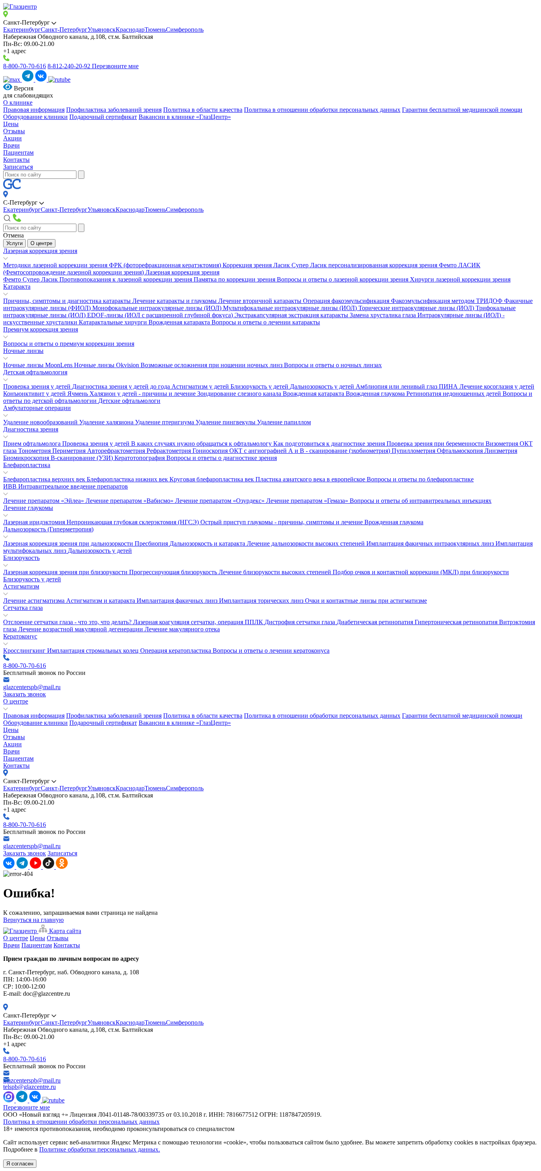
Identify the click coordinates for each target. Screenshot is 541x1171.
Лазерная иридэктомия (35, 522)
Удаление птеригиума (165, 422)
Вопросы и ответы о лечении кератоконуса (271, 650)
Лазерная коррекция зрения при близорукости (66, 572)
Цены (11, 124)
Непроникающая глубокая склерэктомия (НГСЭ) (133, 522)
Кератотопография (140, 457)
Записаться (18, 166)
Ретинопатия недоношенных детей (454, 393)
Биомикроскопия (27, 457)
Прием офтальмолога (32, 443)
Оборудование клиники (35, 116)
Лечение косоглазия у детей (496, 386)
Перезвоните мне (115, 66)
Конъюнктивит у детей (35, 393)
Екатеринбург (22, 29)
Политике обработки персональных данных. (99, 1149)
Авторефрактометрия (117, 450)
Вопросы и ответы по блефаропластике (420, 479)
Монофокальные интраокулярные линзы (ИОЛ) (157, 308)
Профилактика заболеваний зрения (114, 109)
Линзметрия (500, 450)
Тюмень (155, 29)
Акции (12, 138)
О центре (41, 243)
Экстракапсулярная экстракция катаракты (292, 315)
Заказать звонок (24, 694)
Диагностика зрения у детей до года (121, 386)
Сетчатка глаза (23, 607)
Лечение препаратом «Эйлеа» (44, 500)
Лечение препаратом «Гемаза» (308, 500)
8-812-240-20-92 (70, 66)
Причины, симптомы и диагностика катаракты (67, 300)
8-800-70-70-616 (24, 66)
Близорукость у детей (260, 386)
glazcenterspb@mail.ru (32, 687)
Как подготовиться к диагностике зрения (330, 443)
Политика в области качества (202, 109)
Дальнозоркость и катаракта (208, 543)
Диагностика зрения (30, 429)
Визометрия (503, 443)
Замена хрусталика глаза (383, 315)
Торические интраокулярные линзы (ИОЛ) (417, 308)
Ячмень (78, 393)
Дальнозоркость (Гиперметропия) (48, 529)
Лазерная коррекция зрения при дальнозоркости (69, 543)
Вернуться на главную (33, 919)
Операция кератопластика (176, 650)
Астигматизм (21, 586)
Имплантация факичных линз (178, 600)
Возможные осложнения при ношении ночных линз (212, 365)
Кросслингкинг (25, 650)
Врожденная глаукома (376, 393)
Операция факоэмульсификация (347, 300)
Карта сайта (64, 931)
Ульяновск (102, 29)
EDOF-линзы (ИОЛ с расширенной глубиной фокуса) (160, 315)
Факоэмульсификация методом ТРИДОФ (447, 300)
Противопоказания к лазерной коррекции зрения (126, 279)
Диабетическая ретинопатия (376, 622)
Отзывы (14, 131)
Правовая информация (34, 109)
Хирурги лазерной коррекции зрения (460, 279)
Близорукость (21, 557)
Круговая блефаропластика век (212, 479)
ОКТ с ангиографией (258, 450)
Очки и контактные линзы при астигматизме (366, 600)
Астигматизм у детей (200, 386)
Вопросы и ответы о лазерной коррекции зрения (343, 279)
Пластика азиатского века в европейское (311, 479)
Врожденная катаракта (180, 322)
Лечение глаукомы (28, 507)
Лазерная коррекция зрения (40, 250)
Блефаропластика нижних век (128, 479)
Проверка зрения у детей (37, 386)
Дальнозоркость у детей (323, 386)
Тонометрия (35, 450)
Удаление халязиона (107, 422)
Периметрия (69, 450)
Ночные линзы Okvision (107, 365)
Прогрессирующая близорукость (174, 572)
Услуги (14, 243)
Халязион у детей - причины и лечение (143, 393)
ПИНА (449, 386)
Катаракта (16, 286)
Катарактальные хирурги (114, 322)
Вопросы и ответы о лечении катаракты (265, 322)
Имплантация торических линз (262, 600)
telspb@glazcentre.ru (29, 1086)
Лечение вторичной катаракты (260, 300)
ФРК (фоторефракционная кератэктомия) (166, 265)
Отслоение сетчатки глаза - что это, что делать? (68, 622)
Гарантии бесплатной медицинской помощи (462, 109)
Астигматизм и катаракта (101, 600)
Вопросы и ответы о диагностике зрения (221, 457)
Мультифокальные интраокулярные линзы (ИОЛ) (290, 308)
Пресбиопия (152, 543)
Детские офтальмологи (129, 400)
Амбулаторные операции (37, 407)
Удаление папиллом (284, 422)
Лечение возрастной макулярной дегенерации (81, 629)
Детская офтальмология (35, 372)
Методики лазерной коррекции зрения (56, 265)
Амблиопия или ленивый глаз (397, 386)
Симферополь (185, 29)
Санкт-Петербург (64, 29)
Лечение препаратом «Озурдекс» (220, 500)
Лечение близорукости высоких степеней (276, 572)
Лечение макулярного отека (182, 629)
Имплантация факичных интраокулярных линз (430, 543)
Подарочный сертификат (103, 116)
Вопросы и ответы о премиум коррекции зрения (68, 343)
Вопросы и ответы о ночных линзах (333, 365)
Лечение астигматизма (34, 600)
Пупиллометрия (414, 450)
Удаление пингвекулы (226, 422)
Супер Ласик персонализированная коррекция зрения (365, 265)
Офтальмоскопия (460, 450)
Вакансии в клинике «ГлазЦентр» (185, 116)
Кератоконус (20, 636)
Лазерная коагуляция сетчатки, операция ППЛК (199, 622)
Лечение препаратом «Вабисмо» (130, 500)
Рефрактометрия (169, 450)
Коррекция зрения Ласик (257, 265)
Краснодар (130, 29)
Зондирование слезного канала (240, 393)
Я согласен (19, 1164)
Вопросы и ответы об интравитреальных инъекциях (420, 500)
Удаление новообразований (41, 422)
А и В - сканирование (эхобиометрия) (340, 450)
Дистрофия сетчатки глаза (301, 622)
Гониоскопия (210, 450)
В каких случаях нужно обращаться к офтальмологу (202, 443)
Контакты (16, 159)
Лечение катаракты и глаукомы (175, 300)
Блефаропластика (26, 465)
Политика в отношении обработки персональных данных (322, 109)
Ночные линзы (23, 350)
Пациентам (18, 152)
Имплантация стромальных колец (93, 650)
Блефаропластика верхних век (45, 479)
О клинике (17, 102)
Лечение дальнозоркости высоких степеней (306, 543)
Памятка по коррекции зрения (235, 279)
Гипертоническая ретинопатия (457, 622)
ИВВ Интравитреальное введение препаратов (65, 486)
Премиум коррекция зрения (40, 329)
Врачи (11, 145)
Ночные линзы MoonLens (38, 365)
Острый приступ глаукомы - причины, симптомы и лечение (282, 522)
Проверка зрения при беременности (436, 443)
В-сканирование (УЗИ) (82, 457)
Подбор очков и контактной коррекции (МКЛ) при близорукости (421, 572)
